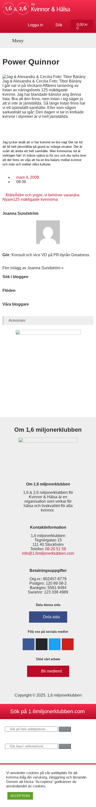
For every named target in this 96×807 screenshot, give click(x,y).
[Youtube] (68, 644)
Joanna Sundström (20, 213)
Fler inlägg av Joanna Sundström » (33, 268)
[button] (15, 40)
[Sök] (65, 729)
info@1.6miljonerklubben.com (48, 553)
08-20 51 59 (55, 549)
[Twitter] (55, 644)
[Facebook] (28, 644)
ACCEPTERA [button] (20, 796)
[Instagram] (42, 644)
